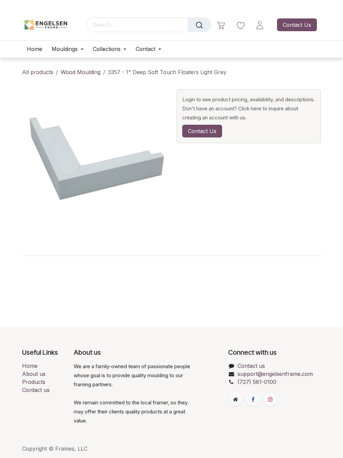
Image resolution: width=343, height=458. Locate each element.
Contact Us (297, 24)
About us (34, 373)
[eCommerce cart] (221, 25)
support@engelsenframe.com (275, 373)
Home (30, 365)
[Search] (199, 25)
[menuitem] (37, 49)
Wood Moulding (80, 72)
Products (33, 382)
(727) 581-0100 (256, 382)
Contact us (36, 390)
